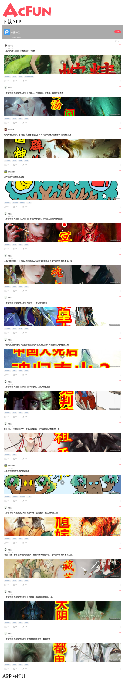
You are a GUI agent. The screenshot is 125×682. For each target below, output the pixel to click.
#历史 (14, 76)
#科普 (26, 118)
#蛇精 (20, 76)
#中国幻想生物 (29, 76)
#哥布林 (22, 202)
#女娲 (20, 160)
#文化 (29, 202)
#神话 (20, 118)
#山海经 (15, 202)
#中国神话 (7, 76)
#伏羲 (26, 160)
